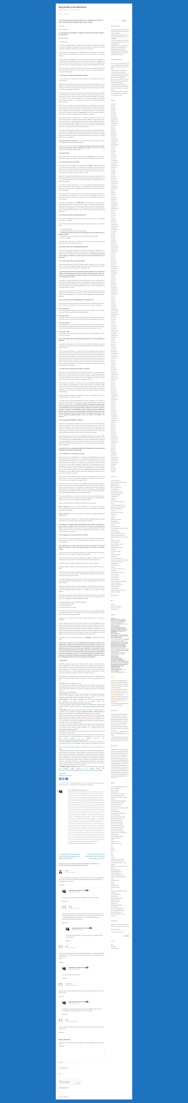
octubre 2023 (114, 164)
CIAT (112, 845)
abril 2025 (113, 132)
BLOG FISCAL (113, 892)
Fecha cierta (92, 783)
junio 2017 (113, 298)
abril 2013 (113, 386)
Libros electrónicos (115, 542)
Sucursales (113, 570)
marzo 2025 (113, 134)
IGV (127, 639)
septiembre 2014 (114, 356)
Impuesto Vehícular (118, 644)
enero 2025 (113, 137)
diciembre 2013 (114, 372)
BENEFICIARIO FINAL (115, 485)
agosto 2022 (113, 188)
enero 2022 (113, 201)
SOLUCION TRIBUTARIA (116, 788)
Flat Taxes (113, 883)
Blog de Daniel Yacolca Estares (117, 827)
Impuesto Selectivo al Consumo (118, 535)
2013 (112, 618)
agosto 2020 (113, 231)
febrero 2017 (114, 305)
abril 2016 (113, 323)
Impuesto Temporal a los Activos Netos (119, 537)
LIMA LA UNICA (114, 903)
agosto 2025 (113, 125)
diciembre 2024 (114, 139)
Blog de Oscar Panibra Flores (117, 908)
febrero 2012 (114, 411)
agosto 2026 (113, 104)
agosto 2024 (113, 146)
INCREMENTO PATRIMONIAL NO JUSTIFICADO (119, 646)
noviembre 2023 (114, 162)
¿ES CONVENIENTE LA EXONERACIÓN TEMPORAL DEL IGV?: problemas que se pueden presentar (119, 93)
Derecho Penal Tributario (116, 508)
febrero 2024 (114, 157)
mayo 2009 (113, 469)
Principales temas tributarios (117, 830)
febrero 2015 (114, 347)
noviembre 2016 (114, 310)
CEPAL (112, 882)
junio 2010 (113, 446)
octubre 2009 (114, 461)
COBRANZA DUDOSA (115, 621)
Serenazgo (113, 670)
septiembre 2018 (114, 271)
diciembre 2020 (114, 224)
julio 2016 (113, 317)
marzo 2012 (113, 409)
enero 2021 (113, 222)
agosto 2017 (113, 294)
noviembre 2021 (114, 204)
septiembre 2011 (114, 420)
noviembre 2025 (114, 119)
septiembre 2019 (114, 250)
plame (123, 654)
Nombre (61, 1062)
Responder (61, 885)
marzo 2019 (113, 261)
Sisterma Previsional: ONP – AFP (118, 568)
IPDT (112, 846)
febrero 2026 (114, 114)
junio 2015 (113, 340)
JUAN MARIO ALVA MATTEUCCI (86, 784)
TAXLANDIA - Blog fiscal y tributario (118, 800)
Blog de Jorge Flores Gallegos (117, 825)
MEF (112, 852)
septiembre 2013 (114, 377)
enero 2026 (113, 116)
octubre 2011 (114, 418)
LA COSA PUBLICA (115, 906)
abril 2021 (113, 217)
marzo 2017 (113, 303)
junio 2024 (113, 149)
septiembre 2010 (114, 441)
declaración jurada (125, 623)
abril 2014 (113, 365)
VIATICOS (124, 672)
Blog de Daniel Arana (115, 814)
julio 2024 (113, 148)
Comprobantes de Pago (116, 491)
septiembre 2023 (114, 165)
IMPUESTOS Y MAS (115, 885)
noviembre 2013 (114, 374)
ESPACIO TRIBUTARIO (115, 894)
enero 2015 (113, 349)
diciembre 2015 (114, 330)
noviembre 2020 (114, 225)
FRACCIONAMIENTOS (115, 522)
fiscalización (116, 637)
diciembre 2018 (114, 266)
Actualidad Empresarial (116, 837)
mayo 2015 (113, 342)
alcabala (116, 618)
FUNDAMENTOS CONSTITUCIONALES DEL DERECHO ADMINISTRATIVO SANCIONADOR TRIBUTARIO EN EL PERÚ (120, 52)
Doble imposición (122, 629)
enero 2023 (113, 180)
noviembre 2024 (114, 141)
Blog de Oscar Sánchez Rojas (117, 818)
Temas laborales (114, 577)
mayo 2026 (113, 109)
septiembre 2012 (114, 399)
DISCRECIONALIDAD (118, 627)
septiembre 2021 (114, 208)
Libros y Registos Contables (117, 544)
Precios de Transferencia (116, 558)
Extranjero (113, 517)
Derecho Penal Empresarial (117, 860)
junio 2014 (113, 362)
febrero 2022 (114, 199)
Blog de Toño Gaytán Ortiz (117, 823)
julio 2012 (113, 402)
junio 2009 (113, 468)
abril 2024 (113, 153)
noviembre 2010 (114, 438)
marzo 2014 (113, 367)
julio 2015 (113, 339)
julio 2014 (113, 360)
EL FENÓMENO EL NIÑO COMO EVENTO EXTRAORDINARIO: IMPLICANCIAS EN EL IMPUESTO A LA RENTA (120, 31)
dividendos (113, 629)
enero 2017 (113, 307)
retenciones (116, 669)
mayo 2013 (113, 385)
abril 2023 (113, 174)
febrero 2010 (114, 454)
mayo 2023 (113, 172)
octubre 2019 (114, 248)
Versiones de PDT (115, 595)
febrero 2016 (114, 326)
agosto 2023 (113, 167)
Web (60, 1073)
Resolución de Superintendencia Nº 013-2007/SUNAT (119, 665)
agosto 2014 (113, 358)
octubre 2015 (114, 333)
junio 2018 (113, 277)
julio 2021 (113, 211)
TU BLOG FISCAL (114, 896)
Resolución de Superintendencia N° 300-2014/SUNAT (120, 661)
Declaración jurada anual (116, 624)
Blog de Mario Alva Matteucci (73, 7)
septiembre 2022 (114, 187)
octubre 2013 (114, 376)
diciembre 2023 (114, 160)
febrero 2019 (114, 263)
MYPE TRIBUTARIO (115, 545)
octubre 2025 (114, 121)
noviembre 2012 (114, 395)
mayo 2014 (113, 363)
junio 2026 (113, 107)
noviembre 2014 (114, 353)
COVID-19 (113, 498)
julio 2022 (113, 190)
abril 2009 (113, 471)
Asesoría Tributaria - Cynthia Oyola (118, 832)
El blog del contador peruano (117, 795)
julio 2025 (113, 126)
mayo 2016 (113, 321)
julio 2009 (113, 466)
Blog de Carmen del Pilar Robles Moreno (120, 786)
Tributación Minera (115, 588)
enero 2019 (113, 264)
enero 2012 (113, 413)
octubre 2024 (114, 142)
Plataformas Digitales (115, 554)
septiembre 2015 (114, 335)
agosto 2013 (113, 379)
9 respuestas (62, 26)
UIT (111, 593)
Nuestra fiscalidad (115, 790)
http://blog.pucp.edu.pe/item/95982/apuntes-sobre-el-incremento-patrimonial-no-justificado (80, 770)
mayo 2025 (113, 130)
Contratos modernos (115, 494)
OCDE (112, 878)
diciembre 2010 (114, 436)
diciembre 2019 (114, 245)
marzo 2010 (113, 452)
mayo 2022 (113, 194)
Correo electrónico (64, 1068)
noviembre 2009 (114, 459)
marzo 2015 (113, 346)
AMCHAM (113, 864)
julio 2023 (113, 169)
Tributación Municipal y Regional (118, 590)
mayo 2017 (113, 300)
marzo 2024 (113, 155)
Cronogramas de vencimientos (118, 501)
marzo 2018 (113, 282)
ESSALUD (112, 633)
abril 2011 (113, 429)
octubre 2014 (114, 355)
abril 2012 (113, 408)
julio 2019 (113, 254)
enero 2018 (113, 286)
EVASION (117, 633)
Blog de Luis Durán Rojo (116, 820)
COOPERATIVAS (114, 496)
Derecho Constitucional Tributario (118, 507)
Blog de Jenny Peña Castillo (117, 822)
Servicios (113, 567)
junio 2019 (113, 256)
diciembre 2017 (114, 287)
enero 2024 (113, 158)
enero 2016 (113, 328)
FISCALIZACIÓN (114, 521)
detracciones (115, 626)
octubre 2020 (114, 227)
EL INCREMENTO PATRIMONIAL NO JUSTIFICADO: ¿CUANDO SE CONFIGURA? (120, 80)
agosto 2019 (113, 252)
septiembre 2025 (114, 123)
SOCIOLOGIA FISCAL (115, 887)
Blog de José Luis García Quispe (118, 816)
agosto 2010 (113, 443)
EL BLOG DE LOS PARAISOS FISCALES (119, 890)
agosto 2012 (113, 400)
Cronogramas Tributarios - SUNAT (118, 862)
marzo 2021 (113, 218)
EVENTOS (113, 515)
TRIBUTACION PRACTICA (116, 873)
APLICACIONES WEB (115, 480)
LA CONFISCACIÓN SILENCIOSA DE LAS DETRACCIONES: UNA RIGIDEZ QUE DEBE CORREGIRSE (120, 36)
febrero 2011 (114, 432)
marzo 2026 (113, 112)
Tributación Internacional (116, 584)
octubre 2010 (114, 439)
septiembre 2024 (114, 144)
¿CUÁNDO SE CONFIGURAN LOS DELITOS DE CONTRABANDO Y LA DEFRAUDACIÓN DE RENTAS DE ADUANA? (120, 738)
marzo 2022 (113, 197)
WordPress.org (114, 609)
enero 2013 (113, 392)
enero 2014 (113, 370)
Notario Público (64, 784)
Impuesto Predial (119, 642)
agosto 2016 (113, 316)
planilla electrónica (114, 654)
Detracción (113, 510)
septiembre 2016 (114, 314)
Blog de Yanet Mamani (116, 806)
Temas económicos (115, 575)
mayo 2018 (113, 279)
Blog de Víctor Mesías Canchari (118, 910)
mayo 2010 (113, 448)
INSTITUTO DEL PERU (115, 869)
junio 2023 (113, 171)
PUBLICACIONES (114, 563)
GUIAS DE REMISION (115, 526)
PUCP (112, 855)
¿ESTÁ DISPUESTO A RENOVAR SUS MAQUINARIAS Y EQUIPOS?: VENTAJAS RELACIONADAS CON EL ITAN (95, 856)
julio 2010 (113, 445)
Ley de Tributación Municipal (116, 648)
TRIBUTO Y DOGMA (115, 901)
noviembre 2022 (114, 183)
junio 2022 (113, 192)
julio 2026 (113, 105)
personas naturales (116, 653)
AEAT (112, 853)
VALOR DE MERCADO (116, 672)
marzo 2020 (113, 240)
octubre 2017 (114, 291)
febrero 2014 (114, 369)
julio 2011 (113, 423)
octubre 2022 (114, 185)
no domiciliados (125, 648)
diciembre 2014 (114, 351)
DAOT (112, 503)
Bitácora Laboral (114, 834)
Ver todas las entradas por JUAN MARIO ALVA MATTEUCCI (81, 843)
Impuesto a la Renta (75, 783)
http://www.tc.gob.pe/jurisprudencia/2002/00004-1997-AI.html (73, 740)
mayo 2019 (113, 257)
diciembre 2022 (114, 181)
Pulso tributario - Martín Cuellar (118, 793)
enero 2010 (113, 455)
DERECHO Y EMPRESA (115, 899)
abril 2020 (113, 238)
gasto (123, 639)
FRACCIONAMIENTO (116, 639)
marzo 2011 (113, 431)
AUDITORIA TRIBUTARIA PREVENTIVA (119, 482)
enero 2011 (113, 434)
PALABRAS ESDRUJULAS (116, 871)
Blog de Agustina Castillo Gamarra (118, 813)
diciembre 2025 (114, 118)
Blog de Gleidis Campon (116, 912)
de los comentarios (116, 607)
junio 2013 (113, 383)
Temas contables (115, 574)
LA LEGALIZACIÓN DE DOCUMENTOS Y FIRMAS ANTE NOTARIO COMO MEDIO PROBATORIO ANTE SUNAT (120, 770)
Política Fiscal (114, 556)
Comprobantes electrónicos (117, 492)
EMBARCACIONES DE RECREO (118, 631)
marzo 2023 (113, 176)
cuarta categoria (116, 623)
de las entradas (115, 606)
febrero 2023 (114, 178)
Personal (113, 549)
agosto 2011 (113, 422)
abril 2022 (113, 195)
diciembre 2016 (114, 309)
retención (124, 669)
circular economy (114, 489)
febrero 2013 (114, 390)
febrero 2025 (114, 135)
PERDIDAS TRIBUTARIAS (117, 652)
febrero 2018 (114, 284)
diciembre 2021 (114, 202)
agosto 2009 (113, 464)
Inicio (60, 14)
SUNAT (112, 839)
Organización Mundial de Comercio (118, 876)
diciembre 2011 (114, 415)
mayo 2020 (113, 236)
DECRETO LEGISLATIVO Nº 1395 (117, 505)
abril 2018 (113, 280)
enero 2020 (113, 243)
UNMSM (112, 857)
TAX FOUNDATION (115, 880)
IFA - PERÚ (113, 850)
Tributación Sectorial (115, 591)
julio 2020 (113, 233)
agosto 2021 (113, 210)
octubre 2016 (114, 312)
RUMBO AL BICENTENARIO (116, 905)
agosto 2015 (113, 337)
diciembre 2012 (114, 393)
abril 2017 (113, 301)
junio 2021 (113, 213)
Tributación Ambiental (116, 583)
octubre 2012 (114, 397)
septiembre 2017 (114, 293)
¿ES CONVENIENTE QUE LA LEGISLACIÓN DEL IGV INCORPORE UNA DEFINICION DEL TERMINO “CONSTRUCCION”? (69, 856)
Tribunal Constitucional (116, 843)
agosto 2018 (113, 273)
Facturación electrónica (116, 519)
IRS (111, 889)
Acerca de (66, 14)
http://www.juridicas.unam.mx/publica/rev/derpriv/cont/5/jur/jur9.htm (75, 703)
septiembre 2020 (114, 229)
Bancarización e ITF (115, 484)
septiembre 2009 (114, 462)
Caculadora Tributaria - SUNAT (117, 859)
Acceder (112, 604)
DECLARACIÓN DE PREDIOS (116, 623)
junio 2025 (113, 128)
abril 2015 (113, 344)
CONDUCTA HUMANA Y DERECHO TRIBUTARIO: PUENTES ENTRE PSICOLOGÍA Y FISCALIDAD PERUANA (120, 42)
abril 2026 (113, 111)
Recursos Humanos (115, 565)
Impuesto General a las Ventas (118, 533)
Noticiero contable (115, 791)
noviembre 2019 (114, 247)
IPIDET (112, 848)
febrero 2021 (114, 220)
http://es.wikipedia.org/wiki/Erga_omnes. (68, 729)
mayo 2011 (113, 427)
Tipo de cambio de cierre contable (118, 581)
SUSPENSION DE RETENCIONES (117, 572)
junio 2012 (113, 404)
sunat (117, 671)
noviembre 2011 (114, 416)
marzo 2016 (113, 324)
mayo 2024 (113, 151)
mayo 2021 (113, 215)
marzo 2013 (113, 388)
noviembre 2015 (114, 332)
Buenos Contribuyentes (116, 487)
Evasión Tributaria (119, 635)
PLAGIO (112, 552)
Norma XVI (113, 650)
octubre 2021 (114, 206)
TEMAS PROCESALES (115, 579)
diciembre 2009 (114, 457)
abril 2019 (113, 259)
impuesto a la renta (117, 641)
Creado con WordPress (64, 1096)
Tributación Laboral (115, 586)
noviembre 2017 (114, 289)
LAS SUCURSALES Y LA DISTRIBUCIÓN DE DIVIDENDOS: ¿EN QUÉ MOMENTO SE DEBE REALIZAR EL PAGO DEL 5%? (119, 47)
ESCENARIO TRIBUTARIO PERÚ (117, 802)
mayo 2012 (113, 406)
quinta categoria (117, 659)
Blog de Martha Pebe (115, 811)
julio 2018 (113, 275)
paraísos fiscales (123, 650)
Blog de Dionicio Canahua (116, 898)
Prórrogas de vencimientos (117, 561)
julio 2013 (113, 381)
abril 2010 (113, 450)
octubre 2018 (114, 270)
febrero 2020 (114, 241)
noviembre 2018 (114, 268)
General (113, 524)
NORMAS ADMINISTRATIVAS (117, 547)
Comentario (61, 1046)
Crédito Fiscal (114, 499)
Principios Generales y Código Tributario (120, 560)
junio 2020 (113, 234)
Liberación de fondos (115, 540)
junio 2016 (113, 319)
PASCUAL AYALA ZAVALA (116, 804)
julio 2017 (113, 296)
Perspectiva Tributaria (116, 551)
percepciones (114, 651)
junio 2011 (113, 425)
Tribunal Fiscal (114, 841)
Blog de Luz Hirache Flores (117, 829)
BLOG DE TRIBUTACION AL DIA (117, 875)
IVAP (112, 538)
